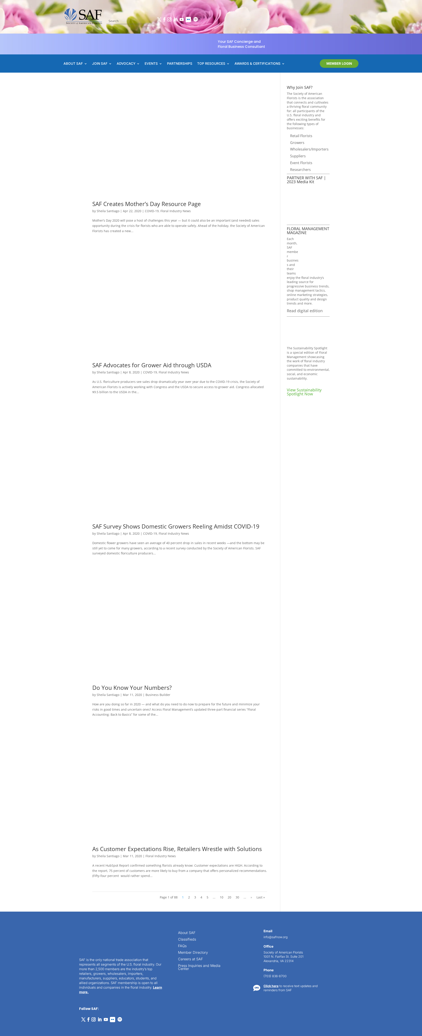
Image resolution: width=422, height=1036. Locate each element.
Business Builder (158, 695)
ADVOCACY (126, 64)
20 (229, 897)
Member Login (339, 63)
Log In (405, 891)
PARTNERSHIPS (179, 64)
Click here (271, 986)
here (378, 937)
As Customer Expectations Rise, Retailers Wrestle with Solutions (177, 849)
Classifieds (187, 939)
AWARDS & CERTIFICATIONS (257, 64)
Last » (260, 897)
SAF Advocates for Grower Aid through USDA (151, 365)
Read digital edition (305, 310)
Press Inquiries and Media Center (199, 967)
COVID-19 (152, 211)
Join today (392, 967)
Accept (18, 1020)
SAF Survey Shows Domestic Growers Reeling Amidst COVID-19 (175, 526)
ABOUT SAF (73, 64)
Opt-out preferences (20, 1028)
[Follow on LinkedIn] (175, 19)
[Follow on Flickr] (188, 19)
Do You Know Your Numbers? (132, 688)
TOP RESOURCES (211, 64)
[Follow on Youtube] (181, 19)
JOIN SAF (99, 64)
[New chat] (401, 878)
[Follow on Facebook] (164, 19)
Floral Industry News (175, 211)
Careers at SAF (190, 959)
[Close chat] (410, 878)
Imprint (66, 1028)
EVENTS (151, 64)
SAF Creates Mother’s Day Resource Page (146, 204)
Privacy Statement (47, 1028)
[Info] (384, 878)
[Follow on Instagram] (169, 19)
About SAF (186, 933)
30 (237, 897)
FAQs (182, 946)
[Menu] (393, 878)
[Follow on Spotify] (195, 19)
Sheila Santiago (108, 211)
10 (221, 897)
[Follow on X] (159, 19)
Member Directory (193, 953)
